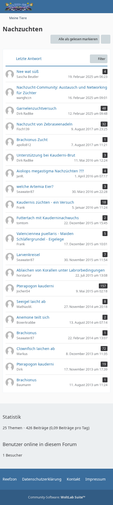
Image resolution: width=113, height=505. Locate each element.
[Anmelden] (93, 6)
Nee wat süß (28, 71)
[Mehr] (105, 39)
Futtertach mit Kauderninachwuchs (48, 217)
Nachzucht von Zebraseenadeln (45, 124)
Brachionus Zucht (32, 139)
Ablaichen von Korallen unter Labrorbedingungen (61, 270)
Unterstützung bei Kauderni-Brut (46, 155)
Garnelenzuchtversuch (36, 108)
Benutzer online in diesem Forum (40, 444)
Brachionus (27, 332)
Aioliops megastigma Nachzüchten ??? (50, 170)
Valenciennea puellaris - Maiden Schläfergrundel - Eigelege (45, 236)
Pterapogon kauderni (35, 285)
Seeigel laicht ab (31, 301)
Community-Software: (56, 497)
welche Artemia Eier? (35, 186)
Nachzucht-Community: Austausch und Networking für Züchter (62, 90)
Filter (101, 59)
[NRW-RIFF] (19, 6)
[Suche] (80, 6)
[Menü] (106, 6)
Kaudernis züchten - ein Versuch (45, 202)
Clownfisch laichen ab (36, 348)
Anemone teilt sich (33, 317)
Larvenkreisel (28, 254)
